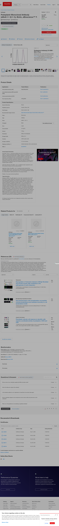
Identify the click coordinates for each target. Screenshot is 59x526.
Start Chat (52, 523)
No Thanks (46, 523)
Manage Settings (5, 522)
